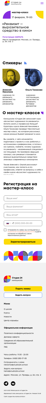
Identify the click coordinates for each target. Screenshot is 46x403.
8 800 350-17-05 (20, 358)
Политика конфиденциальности (19, 333)
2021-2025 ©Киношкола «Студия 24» (15, 390)
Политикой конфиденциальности (21, 232)
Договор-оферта (11, 337)
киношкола (17, 280)
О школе (8, 309)
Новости (8, 317)
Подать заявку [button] (23, 288)
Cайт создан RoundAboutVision (14, 396)
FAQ (5, 347)
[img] (7, 279)
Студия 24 (17, 277)
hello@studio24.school (14, 371)
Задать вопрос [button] (23, 295)
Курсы (7, 313)
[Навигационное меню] (42, 3)
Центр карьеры (11, 320)
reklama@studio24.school (16, 365)
